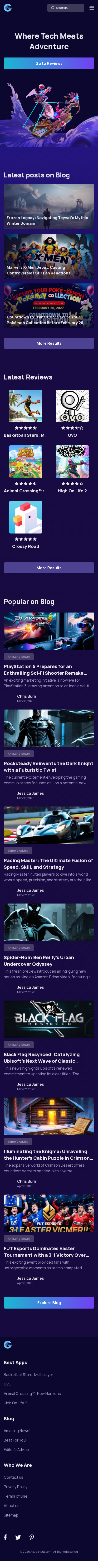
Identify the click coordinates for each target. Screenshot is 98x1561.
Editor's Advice (16, 1449)
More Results (49, 343)
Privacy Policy (15, 1486)
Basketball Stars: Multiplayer (28, 1374)
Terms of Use (16, 1496)
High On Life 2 (15, 1403)
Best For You (15, 1440)
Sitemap (11, 1515)
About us (12, 1505)
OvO (7, 1384)
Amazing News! (17, 1430)
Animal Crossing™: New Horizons (32, 1393)
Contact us (13, 1477)
